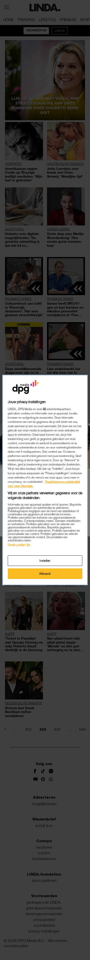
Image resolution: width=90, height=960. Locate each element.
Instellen (45, 560)
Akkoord (45, 573)
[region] (45, 480)
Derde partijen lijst (19, 544)
